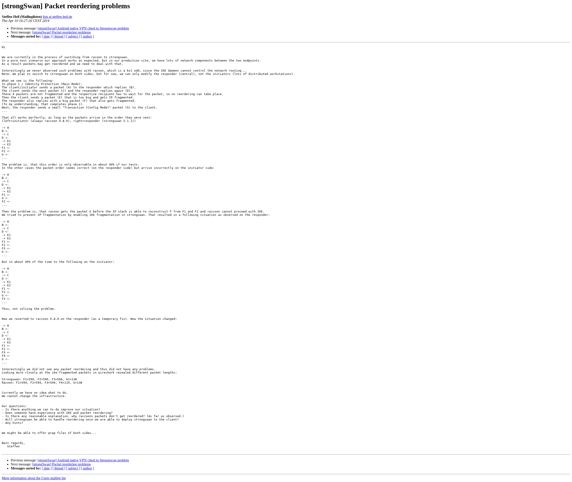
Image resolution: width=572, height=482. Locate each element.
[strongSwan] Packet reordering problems (61, 32)
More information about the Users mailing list (34, 478)
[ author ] (87, 36)
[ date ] (47, 36)
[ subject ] (73, 36)
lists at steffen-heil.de (57, 17)
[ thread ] (59, 36)
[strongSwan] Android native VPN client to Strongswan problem (83, 28)
